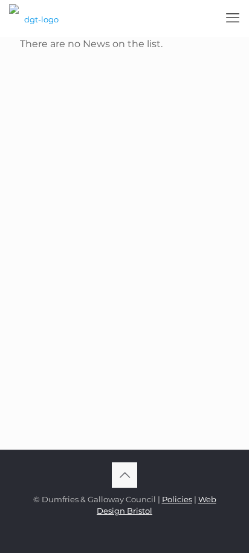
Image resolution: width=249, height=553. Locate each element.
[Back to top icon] (124, 475)
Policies (177, 499)
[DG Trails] (36, 18)
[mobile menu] (232, 18)
